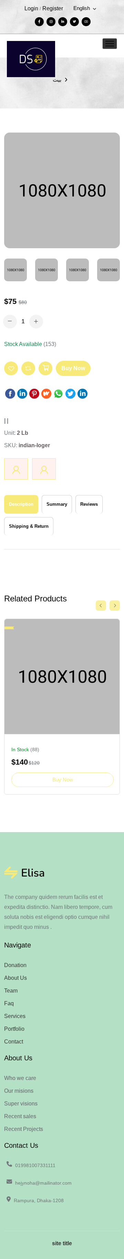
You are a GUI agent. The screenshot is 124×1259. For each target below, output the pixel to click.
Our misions (18, 1091)
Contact (13, 1042)
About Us (15, 978)
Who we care (20, 1078)
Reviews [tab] (89, 504)
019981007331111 (35, 1165)
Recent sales (20, 1116)
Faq (9, 1003)
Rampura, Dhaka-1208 (39, 1200)
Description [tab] (21, 504)
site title (62, 1243)
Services (14, 1016)
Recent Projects (23, 1129)
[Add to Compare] (28, 368)
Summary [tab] (56, 504)
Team (11, 991)
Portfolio (14, 1029)
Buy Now (73, 368)
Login (31, 8)
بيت (57, 80)
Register (52, 8)
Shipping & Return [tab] (29, 526)
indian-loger (34, 445)
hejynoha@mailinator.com (43, 1183)
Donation (15, 965)
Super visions (21, 1103)
